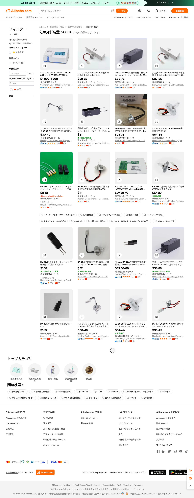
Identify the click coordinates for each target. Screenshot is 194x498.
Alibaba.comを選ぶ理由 (16, 418)
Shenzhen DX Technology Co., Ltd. (130, 140)
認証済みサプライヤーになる (169, 434)
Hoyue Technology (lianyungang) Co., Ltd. (56, 205)
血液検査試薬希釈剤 (41, 392)
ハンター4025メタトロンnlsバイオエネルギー (131, 221)
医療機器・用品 (57, 27)
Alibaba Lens (12, 472)
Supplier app (101, 472)
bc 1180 (99, 392)
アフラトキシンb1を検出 (111, 215)
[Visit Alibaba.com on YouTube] (180, 451)
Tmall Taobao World (83, 485)
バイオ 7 (133, 398)
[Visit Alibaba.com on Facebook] (158, 451)
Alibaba (42, 27)
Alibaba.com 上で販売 (166, 418)
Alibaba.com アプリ (119, 472)
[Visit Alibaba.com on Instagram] (175, 451)
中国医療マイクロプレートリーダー (139, 392)
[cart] (149, 11)
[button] (113, 11)
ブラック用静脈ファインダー (23, 398)
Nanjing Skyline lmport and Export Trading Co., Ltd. (56, 140)
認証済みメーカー (89, 418)
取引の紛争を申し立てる (130, 429)
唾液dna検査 (133, 215)
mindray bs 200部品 (154, 215)
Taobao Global (109, 485)
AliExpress (56, 485)
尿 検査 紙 (148, 398)
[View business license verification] (122, 493)
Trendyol (127, 485)
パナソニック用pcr (98, 221)
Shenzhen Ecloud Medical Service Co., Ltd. (56, 85)
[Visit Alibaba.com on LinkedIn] (163, 451)
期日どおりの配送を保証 (54, 429)
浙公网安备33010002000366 (143, 494)
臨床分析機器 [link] (92, 27)
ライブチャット (126, 423)
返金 (121, 434)
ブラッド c (93, 398)
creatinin (114, 392)
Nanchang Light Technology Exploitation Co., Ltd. (131, 85)
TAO (119, 485)
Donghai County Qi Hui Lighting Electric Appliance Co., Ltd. (94, 85)
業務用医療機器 (75, 27)
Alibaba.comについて (15, 412)
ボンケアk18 (83, 392)
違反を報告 (124, 445)
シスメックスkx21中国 (166, 221)
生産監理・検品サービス (54, 439)
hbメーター (166, 392)
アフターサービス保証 (53, 434)
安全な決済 (48, 418)
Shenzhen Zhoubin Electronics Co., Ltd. (94, 143)
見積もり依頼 (87, 423)
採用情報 (10, 434)
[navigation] (21, 189)
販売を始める (162, 423)
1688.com (67, 485)
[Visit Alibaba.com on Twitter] (169, 451)
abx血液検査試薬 (64, 392)
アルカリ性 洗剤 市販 (72, 398)
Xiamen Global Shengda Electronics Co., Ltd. (94, 199)
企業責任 (10, 429)
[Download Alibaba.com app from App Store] (157, 472)
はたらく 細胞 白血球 (113, 398)
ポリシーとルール (51, 445)
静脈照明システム (19, 392)
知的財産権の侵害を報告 (130, 439)
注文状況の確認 (163, 429)
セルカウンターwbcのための (55, 221)
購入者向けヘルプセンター (131, 418)
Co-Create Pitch (13, 423)
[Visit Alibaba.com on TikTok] (186, 451)
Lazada (97, 485)
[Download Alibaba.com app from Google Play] (178, 472)
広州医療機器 (88, 215)
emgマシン (78, 221)
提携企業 (160, 439)
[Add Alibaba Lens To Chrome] (45, 472)
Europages (138, 485)
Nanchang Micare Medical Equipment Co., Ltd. (168, 140)
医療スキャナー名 (49, 398)
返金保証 (47, 423)
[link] (190, 471)
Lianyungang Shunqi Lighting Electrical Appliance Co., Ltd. (168, 85)
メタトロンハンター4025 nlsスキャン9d (59, 215)
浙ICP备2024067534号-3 (169, 494)
